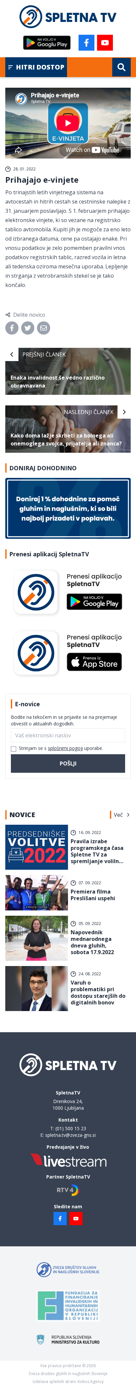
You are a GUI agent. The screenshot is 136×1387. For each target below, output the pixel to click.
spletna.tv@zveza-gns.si (70, 1135)
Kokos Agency (91, 1381)
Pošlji (68, 763)
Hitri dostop (40, 67)
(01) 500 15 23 (70, 1128)
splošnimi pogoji (65, 748)
